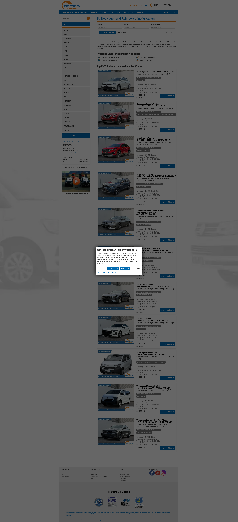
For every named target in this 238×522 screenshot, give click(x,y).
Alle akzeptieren (113, 268)
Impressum (114, 272)
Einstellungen (136, 268)
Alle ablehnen (125, 268)
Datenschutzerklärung (103, 272)
